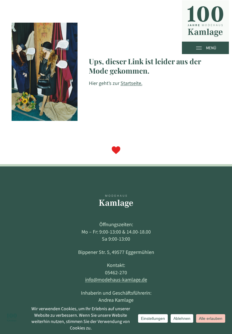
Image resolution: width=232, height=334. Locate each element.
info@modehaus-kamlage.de (116, 279)
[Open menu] (200, 48)
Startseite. (131, 83)
